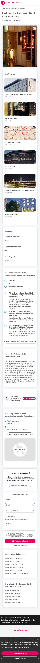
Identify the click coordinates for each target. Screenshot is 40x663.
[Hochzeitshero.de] (11, 3)
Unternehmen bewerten (19, 485)
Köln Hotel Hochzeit (11, 599)
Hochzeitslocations (21, 618)
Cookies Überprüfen (20, 658)
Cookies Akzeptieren (20, 653)
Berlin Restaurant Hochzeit (14, 564)
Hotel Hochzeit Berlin (27, 620)
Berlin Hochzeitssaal (12, 561)
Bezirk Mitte (21, 8)
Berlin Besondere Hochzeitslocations (17, 573)
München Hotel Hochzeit (13, 603)
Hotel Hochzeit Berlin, (10, 8)
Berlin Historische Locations (14, 567)
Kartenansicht (20, 449)
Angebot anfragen (21, 541)
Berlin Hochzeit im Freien (13, 570)
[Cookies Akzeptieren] (38, 639)
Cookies (20, 645)
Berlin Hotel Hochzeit (12, 590)
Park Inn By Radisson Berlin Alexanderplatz (15, 398)
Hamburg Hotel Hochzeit (13, 596)
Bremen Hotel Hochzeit (12, 593)
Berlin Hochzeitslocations (13, 558)
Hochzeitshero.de (7, 618)
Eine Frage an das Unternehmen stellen (19, 341)
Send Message (30, 398)
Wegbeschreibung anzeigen (18, 434)
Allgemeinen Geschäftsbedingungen (16, 534)
